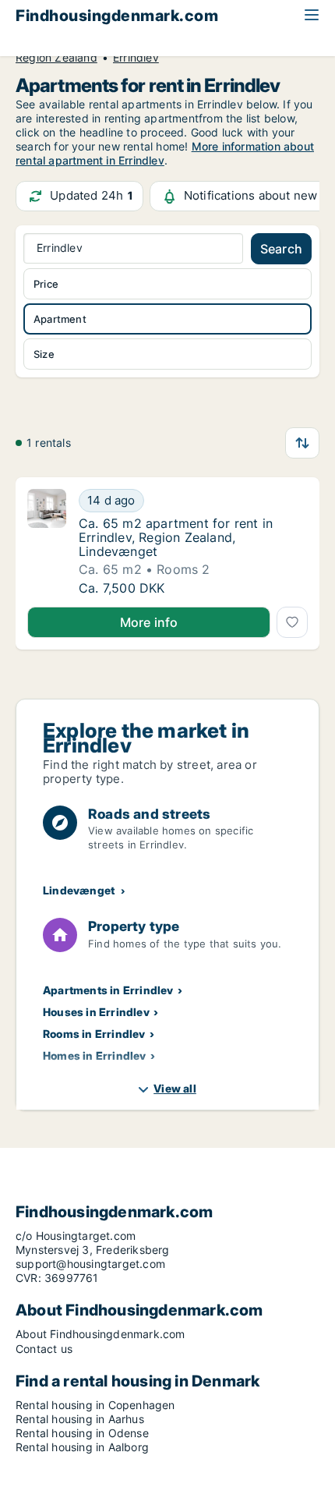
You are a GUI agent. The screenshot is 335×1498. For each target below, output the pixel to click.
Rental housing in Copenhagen (95, 1404)
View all (174, 1088)
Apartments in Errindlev (108, 990)
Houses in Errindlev (96, 1011)
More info (149, 622)
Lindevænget (79, 890)
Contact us (44, 1348)
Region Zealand (56, 57)
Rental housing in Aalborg (82, 1447)
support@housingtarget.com (90, 1263)
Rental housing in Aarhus (80, 1418)
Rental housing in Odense (82, 1433)
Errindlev (136, 57)
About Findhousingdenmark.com (100, 1333)
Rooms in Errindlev (94, 1033)
